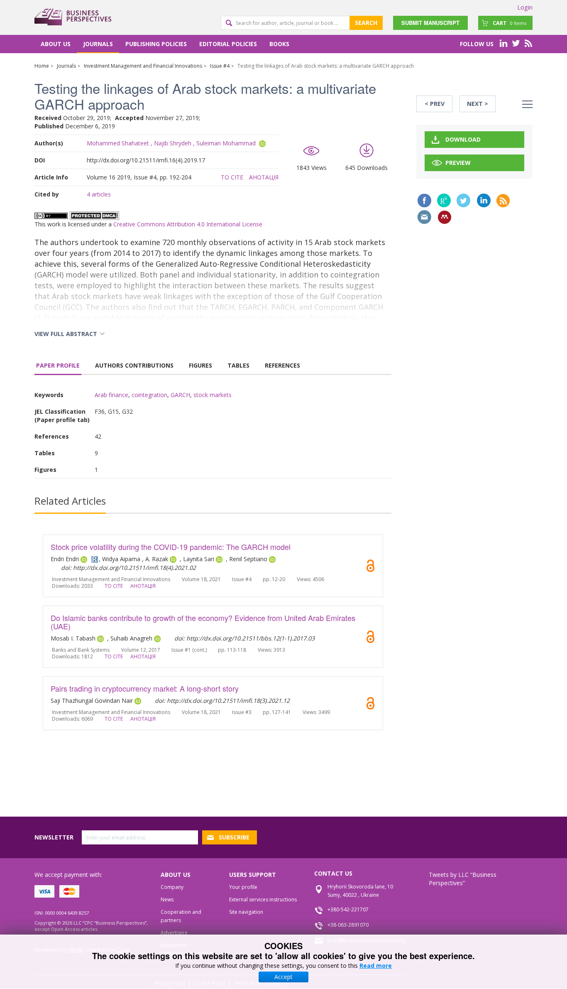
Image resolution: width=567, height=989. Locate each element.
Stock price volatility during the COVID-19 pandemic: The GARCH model (171, 546)
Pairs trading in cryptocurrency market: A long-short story (145, 688)
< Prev (435, 104)
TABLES (238, 365)
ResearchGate (444, 200)
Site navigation (246, 911)
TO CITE (232, 177)
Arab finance (111, 395)
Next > (477, 104)
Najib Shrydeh (172, 143)
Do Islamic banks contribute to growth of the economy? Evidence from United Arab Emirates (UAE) (203, 621)
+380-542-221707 (348, 909)
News (167, 899)
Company (172, 887)
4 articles (99, 194)
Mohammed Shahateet (118, 143)
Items (509, 23)
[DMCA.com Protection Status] (94, 215)
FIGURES (200, 365)
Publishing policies (156, 44)
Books (279, 44)
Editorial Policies (228, 44)
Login (525, 7)
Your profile (243, 887)
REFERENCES (282, 365)
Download (463, 139)
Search (366, 23)
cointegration (149, 395)
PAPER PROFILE (58, 365)
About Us (56, 44)
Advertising (174, 932)
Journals (98, 44)
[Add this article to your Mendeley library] (444, 217)
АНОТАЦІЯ (264, 177)
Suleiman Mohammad (226, 143)
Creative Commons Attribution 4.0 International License (187, 224)
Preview (458, 163)
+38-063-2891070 (348, 924)
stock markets (212, 395)
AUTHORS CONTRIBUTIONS (134, 365)
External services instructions (263, 899)
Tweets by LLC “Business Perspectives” (462, 879)
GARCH (180, 395)
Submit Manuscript (430, 23)
